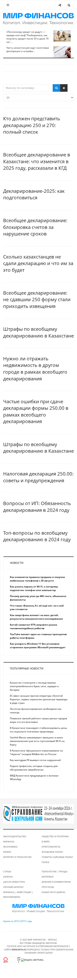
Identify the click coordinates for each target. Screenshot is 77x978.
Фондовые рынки (52, 851)
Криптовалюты (51, 846)
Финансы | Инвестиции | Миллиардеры (18, 894)
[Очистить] (64, 88)
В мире (46, 841)
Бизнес (7, 851)
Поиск (45, 862)
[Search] (69, 5)
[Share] (59, 5)
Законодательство (14, 836)
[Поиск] (56, 88)
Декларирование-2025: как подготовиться (34, 194)
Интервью (48, 876)
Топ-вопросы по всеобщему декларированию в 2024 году (37, 536)
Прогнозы (48, 886)
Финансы (8, 841)
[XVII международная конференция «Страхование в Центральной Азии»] (38, 813)
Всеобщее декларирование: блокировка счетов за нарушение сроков (35, 227)
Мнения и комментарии (56, 881)
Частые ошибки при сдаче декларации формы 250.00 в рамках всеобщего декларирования (35, 411)
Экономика (10, 846)
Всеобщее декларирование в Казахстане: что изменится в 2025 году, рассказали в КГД (36, 161)
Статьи (7, 871)
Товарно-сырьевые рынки (57, 857)
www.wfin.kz (18, 949)
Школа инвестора (14, 881)
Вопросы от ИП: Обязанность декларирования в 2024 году (37, 506)
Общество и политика (55, 836)
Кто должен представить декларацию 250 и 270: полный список (31, 125)
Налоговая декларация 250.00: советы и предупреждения (38, 477)
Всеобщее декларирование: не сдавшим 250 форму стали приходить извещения (36, 299)
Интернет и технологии (17, 857)
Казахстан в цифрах (53, 892)
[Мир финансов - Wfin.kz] (38, 19)
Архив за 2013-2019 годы (17, 921)
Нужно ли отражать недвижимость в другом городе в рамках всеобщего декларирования (35, 368)
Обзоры (7, 876)
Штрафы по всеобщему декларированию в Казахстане (38, 332)
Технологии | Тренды (54, 871)
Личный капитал (13, 886)
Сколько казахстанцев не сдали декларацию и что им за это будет (38, 263)
